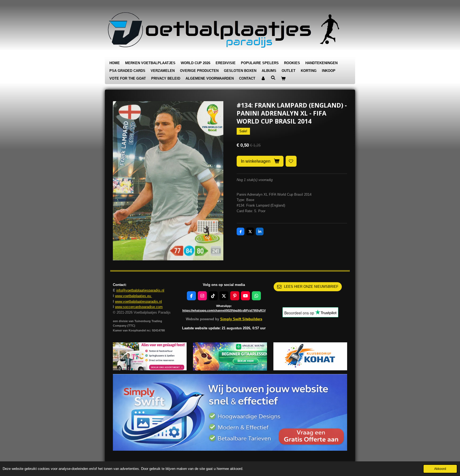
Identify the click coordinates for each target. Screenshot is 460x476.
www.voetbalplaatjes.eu (133, 296)
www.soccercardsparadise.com (139, 307)
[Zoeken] (273, 78)
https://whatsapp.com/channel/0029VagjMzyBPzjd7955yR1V (224, 310)
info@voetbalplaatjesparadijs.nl (140, 290)
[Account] (263, 79)
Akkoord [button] (440, 468)
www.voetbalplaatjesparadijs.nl (138, 301)
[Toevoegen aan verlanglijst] (291, 161)
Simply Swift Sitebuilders (241, 319)
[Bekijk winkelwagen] (283, 79)
